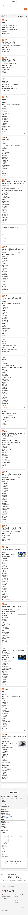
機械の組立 (5, 99)
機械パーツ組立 (6, 139)
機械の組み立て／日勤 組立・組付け (12, 606)
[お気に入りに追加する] (24, 35)
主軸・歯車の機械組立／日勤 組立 (11, 549)
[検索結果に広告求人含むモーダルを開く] (4, 16)
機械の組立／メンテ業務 (8, 42)
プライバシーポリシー (19, 898)
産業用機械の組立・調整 (8, 60)
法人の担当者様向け (5, 898)
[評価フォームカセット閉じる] (26, 861)
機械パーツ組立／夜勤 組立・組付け (12, 474)
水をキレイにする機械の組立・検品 (11, 298)
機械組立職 (5, 81)
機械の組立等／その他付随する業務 (11, 528)
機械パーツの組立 (6, 691)
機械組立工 (5, 360)
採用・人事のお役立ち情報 (20, 907)
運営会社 (16, 900)
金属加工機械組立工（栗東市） (10, 413)
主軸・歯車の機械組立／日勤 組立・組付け (13, 249)
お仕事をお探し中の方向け (6, 896)
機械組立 (4, 22)
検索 (26, 8)
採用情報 (16, 902)
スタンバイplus (4, 907)
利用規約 (16, 896)
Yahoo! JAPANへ (5, 910)
